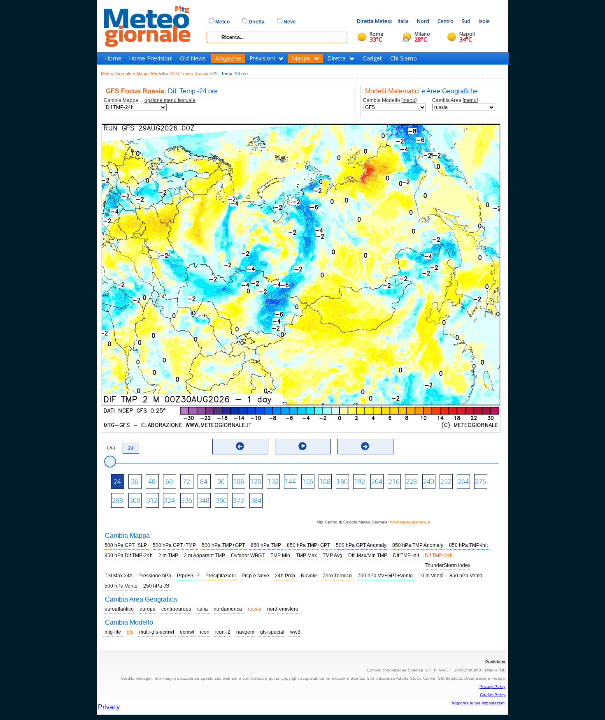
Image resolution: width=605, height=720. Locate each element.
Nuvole (309, 576)
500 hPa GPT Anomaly (361, 545)
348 (203, 501)
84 (203, 482)
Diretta (336, 58)
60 (169, 482)
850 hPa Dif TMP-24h (129, 555)
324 (169, 501)
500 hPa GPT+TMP (174, 545)
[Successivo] (365, 446)
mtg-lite (113, 632)
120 (255, 482)
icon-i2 (222, 632)
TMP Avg (332, 555)
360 (221, 501)
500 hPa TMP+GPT (223, 545)
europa (148, 609)
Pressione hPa (154, 576)
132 (273, 482)
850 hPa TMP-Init (468, 545)
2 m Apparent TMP (204, 555)
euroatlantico (119, 609)
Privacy (109, 707)
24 (117, 482)
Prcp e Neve (255, 576)
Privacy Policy (492, 686)
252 (445, 482)
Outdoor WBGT (248, 555)
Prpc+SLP (188, 576)
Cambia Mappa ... (149, 100)
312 (152, 501)
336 (186, 501)
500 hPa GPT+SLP (126, 545)
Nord (423, 21)
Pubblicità (495, 662)
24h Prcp (285, 576)
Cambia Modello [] (390, 100)
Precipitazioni (220, 576)
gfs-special (272, 632)
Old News (193, 58)
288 (117, 501)
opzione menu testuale (169, 100)
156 (307, 482)
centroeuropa (176, 609)
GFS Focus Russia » (191, 73)
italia (202, 609)
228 (411, 482)
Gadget (372, 58)
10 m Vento (431, 576)
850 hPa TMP (266, 545)
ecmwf (187, 632)
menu (409, 100)
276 (480, 482)
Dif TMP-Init (406, 555)
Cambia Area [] (455, 100)
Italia (403, 21)
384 (255, 501)
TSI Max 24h (119, 576)
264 (463, 482)
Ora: (111, 448)
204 (376, 482)
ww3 (295, 632)
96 (221, 482)
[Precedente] (240, 446)
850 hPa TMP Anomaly (417, 545)
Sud (466, 21)
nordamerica (228, 609)
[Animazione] (302, 446)
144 (290, 482)
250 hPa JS (156, 586)
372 (238, 501)
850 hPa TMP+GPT (308, 545)
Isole (484, 21)
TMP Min (280, 555)
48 (152, 482)
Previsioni (262, 58)
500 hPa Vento (121, 586)
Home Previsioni (150, 58)
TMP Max (306, 555)
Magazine (228, 58)
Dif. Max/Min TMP (367, 555)
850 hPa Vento (465, 576)
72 (186, 482)
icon (204, 632)
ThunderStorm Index (447, 565)
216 (394, 482)
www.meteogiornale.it (410, 522)
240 (428, 482)
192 (359, 482)
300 (134, 501)
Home (113, 58)
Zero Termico (337, 576)
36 (134, 482)
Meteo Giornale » (118, 73)
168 (324, 482)
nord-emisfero (282, 609)
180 (342, 482)
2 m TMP (168, 555)
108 (238, 482)
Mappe (301, 58)
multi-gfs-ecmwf (156, 632)
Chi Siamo (403, 58)
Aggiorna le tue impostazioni (478, 703)
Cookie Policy (492, 694)
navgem (245, 632)
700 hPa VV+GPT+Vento (385, 576)
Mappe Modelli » (152, 73)
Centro (445, 21)
